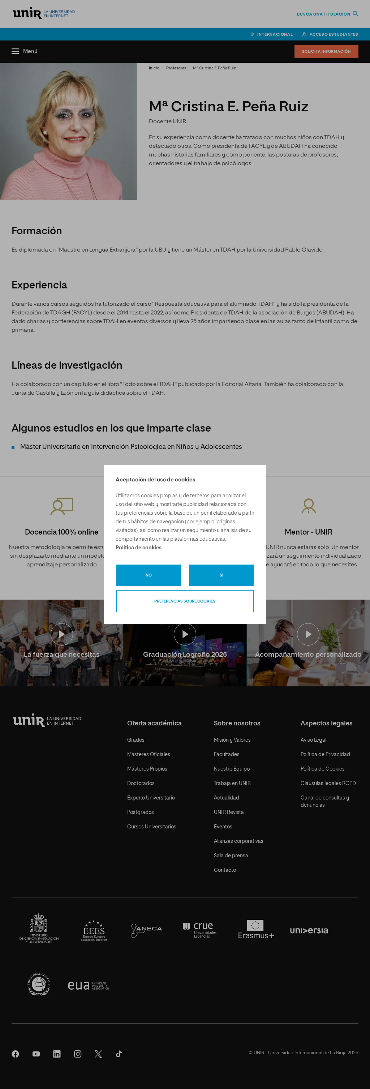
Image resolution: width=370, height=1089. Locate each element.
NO (149, 575)
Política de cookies (139, 547)
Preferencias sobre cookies (184, 601)
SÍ (221, 575)
